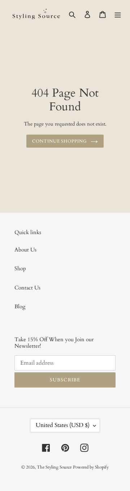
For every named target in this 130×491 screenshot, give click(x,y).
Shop (20, 268)
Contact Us (27, 287)
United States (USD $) (63, 425)
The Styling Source (54, 467)
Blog (19, 306)
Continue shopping (59, 141)
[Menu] (117, 14)
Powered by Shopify (91, 467)
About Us (25, 249)
